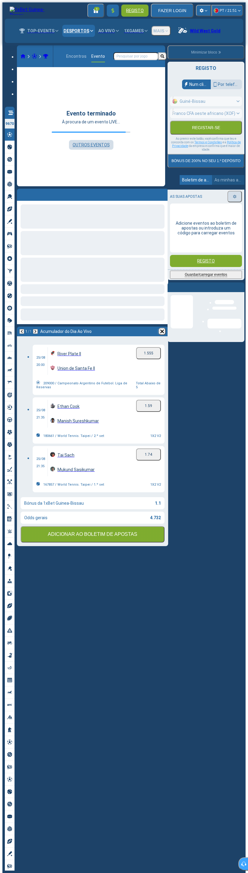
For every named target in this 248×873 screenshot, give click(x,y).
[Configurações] (203, 10)
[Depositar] (113, 11)
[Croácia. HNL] (45, 56)
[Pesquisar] (162, 56)
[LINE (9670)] (23, 56)
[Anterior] (21, 193)
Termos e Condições (208, 155)
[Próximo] (37, 193)
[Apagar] (162, 193)
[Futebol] (34, 56)
